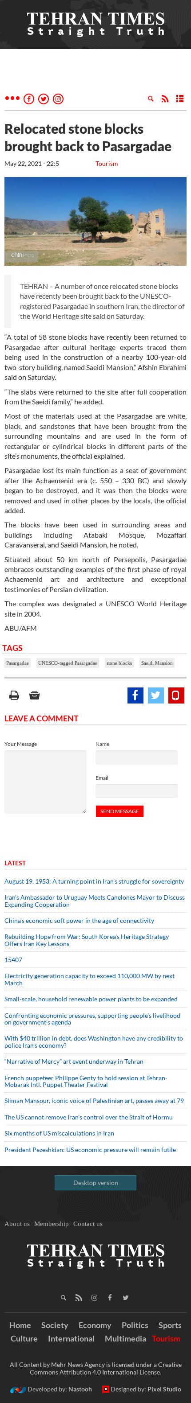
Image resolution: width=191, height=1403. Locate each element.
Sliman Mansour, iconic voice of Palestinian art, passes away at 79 (94, 1100)
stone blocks (119, 663)
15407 (13, 959)
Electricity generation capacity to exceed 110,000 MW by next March (89, 979)
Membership (51, 1223)
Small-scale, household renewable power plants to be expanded (91, 999)
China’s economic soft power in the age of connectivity (79, 920)
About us (17, 1223)
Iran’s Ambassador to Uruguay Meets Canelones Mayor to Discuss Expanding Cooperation (94, 900)
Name (102, 744)
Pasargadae (17, 663)
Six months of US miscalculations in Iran (59, 1133)
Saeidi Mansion (157, 663)
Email (102, 777)
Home (20, 1325)
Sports (170, 1325)
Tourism (107, 163)
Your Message (20, 744)
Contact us (88, 1223)
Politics (135, 1325)
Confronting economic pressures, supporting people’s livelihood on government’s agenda (92, 1019)
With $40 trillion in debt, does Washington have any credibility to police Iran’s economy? (93, 1041)
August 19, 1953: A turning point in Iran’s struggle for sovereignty (94, 881)
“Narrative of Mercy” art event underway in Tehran (73, 1061)
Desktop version (95, 1182)
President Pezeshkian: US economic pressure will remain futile (90, 1149)
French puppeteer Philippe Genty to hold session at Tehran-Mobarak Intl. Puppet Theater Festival (85, 1081)
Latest (15, 863)
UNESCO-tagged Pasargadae (67, 663)
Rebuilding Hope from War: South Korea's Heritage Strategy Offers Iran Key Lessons (86, 940)
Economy (95, 1325)
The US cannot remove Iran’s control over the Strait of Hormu (88, 1117)
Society (54, 1325)
